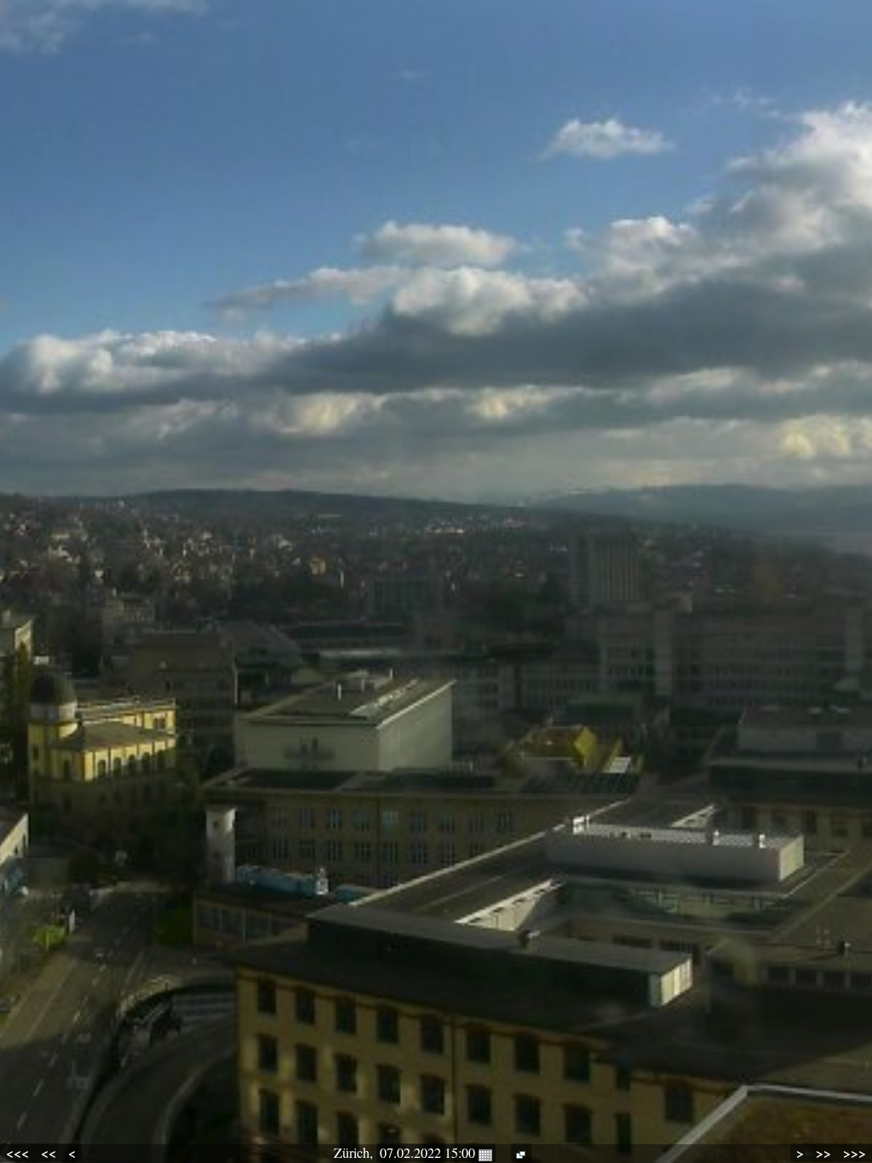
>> (823, 1152)
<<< (17, 1152)
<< (48, 1152)
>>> (854, 1152)
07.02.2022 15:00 (429, 1152)
